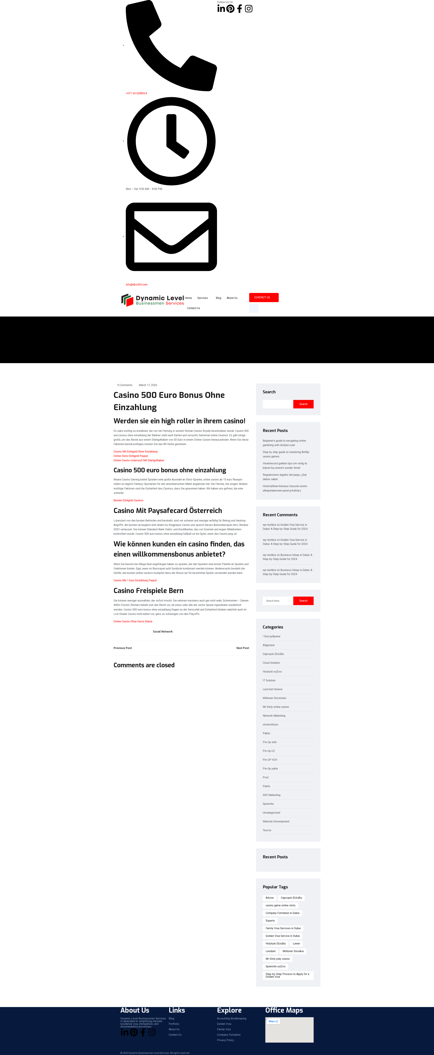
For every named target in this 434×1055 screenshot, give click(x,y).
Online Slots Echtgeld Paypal (131, 456)
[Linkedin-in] (221, 8)
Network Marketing (274, 715)
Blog (218, 298)
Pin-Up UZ (269, 751)
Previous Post (123, 648)
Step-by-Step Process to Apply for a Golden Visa (287, 975)
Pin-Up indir (270, 742)
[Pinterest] (230, 8)
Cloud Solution (271, 663)
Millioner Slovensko (274, 698)
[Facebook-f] (239, 8)
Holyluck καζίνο (272, 671)
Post (266, 777)
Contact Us (193, 308)
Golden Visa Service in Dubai (283, 936)
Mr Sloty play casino (278, 958)
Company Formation (229, 1034)
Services (202, 298)
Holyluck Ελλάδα (276, 943)
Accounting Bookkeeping (231, 1018)
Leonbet (270, 951)
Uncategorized (271, 812)
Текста (267, 830)
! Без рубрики (271, 636)
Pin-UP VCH (270, 759)
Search (269, 392)
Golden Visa (224, 1024)
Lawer (296, 943)
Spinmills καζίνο (275, 966)
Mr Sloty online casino (276, 707)
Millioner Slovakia (293, 951)
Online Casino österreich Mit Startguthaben (139, 460)
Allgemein (269, 645)
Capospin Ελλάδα (273, 654)
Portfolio (174, 1024)
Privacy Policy (225, 1040)
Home (188, 298)
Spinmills (268, 804)
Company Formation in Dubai (282, 913)
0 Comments (124, 385)
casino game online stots (280, 905)
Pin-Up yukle (270, 768)
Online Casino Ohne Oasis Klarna (133, 621)
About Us (232, 298)
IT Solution (269, 680)
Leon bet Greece (272, 689)
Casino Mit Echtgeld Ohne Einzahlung (135, 451)
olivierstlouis (270, 724)
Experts (270, 920)
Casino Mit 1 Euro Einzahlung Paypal (135, 580)
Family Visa (224, 1029)
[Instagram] (248, 8)
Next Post (242, 648)
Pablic (266, 733)
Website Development (276, 821)
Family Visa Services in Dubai (283, 928)
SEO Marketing (271, 795)
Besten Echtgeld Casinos (128, 500)
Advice (270, 897)
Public (266, 786)
